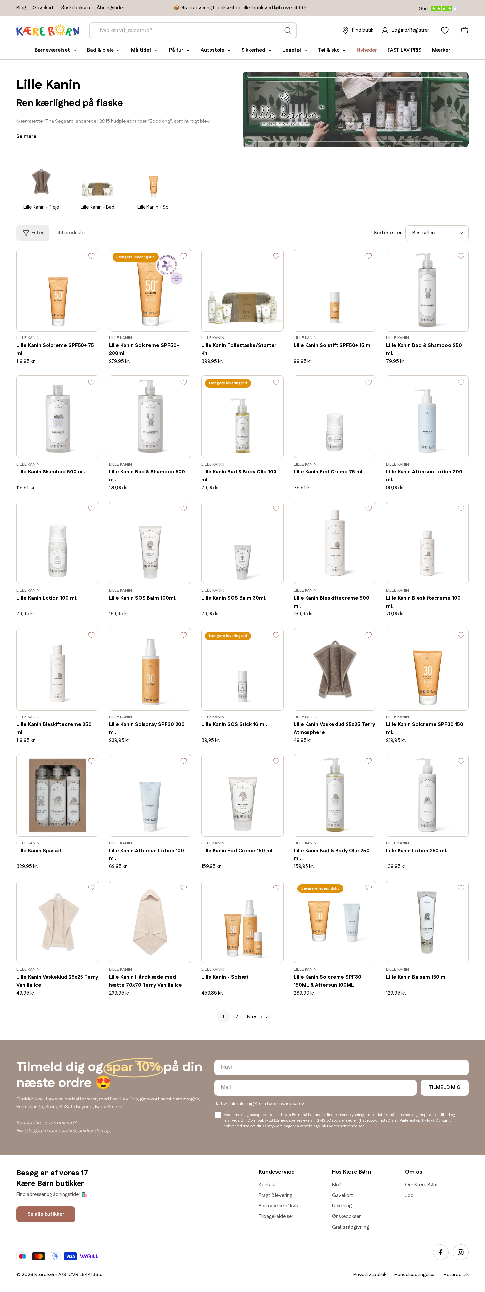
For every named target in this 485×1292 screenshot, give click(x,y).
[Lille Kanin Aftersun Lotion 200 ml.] (427, 417)
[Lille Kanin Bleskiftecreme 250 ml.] (58, 669)
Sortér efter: (388, 232)
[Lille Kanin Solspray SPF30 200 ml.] (150, 669)
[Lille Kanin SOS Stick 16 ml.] (242, 669)
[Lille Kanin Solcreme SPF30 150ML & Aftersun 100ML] (335, 922)
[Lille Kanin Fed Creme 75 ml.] (335, 417)
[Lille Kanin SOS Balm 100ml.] (150, 543)
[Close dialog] (478, 1102)
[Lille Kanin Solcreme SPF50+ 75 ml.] (58, 290)
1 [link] (223, 1016)
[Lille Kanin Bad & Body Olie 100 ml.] (242, 417)
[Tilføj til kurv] (84, 322)
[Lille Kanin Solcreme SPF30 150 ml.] (427, 669)
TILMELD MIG (445, 1087)
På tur (176, 50)
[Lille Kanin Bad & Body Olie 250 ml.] (335, 795)
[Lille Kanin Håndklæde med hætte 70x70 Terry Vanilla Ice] (150, 922)
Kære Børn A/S (50, 1274)
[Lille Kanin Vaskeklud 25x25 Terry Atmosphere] (335, 669)
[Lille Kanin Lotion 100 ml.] (58, 543)
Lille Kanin (28, 338)
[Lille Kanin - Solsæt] (242, 922)
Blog (21, 7)
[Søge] (288, 30)
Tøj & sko (329, 50)
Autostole (212, 50)
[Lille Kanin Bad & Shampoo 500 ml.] (150, 417)
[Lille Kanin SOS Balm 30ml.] (242, 543)
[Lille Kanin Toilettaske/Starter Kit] (242, 290)
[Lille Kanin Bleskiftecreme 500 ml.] (335, 543)
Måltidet (141, 50)
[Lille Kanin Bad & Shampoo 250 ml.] (427, 290)
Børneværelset (52, 50)
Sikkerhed (253, 50)
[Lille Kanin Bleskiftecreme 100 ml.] (427, 543)
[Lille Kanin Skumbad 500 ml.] (58, 417)
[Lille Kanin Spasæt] (58, 795)
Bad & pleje (100, 50)
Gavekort (43, 7)
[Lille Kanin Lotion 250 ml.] (427, 795)
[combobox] (193, 30)
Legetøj (291, 50)
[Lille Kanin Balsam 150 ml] (427, 922)
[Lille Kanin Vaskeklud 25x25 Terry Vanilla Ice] (58, 922)
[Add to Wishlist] (91, 257)
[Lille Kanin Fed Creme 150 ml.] (242, 795)
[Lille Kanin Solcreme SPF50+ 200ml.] (150, 290)
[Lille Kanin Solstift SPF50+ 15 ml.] (335, 290)
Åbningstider (110, 7)
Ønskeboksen (75, 7)
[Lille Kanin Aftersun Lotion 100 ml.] (150, 795)
